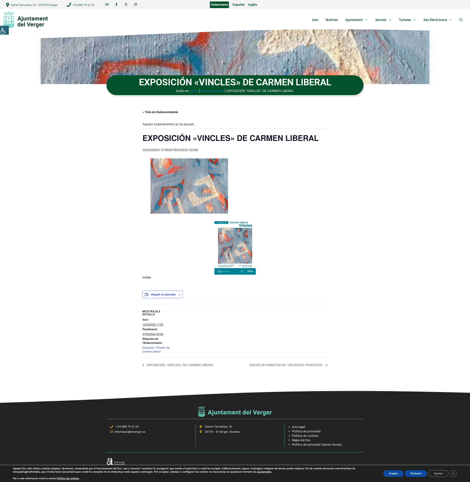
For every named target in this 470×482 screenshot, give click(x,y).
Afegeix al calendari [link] (163, 294)
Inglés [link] (252, 4)
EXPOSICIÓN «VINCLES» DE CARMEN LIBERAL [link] (180, 365)
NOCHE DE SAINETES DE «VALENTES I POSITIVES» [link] (287, 365)
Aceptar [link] (393, 473)
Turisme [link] (405, 20)
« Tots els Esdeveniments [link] (160, 112)
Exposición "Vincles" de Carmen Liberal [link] (155, 349)
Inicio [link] (194, 91)
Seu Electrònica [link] (435, 20)
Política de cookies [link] (67, 478)
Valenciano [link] (219, 4)
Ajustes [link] (438, 473)
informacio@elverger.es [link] (129, 431)
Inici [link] (315, 20)
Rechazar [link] (416, 473)
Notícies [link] (332, 20)
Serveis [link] (380, 20)
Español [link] (238, 4)
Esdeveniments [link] (212, 91)
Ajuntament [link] (354, 20)
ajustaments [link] (264, 472)
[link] (4, 30)
